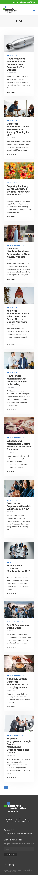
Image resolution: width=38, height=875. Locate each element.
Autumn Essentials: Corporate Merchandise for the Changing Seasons (17, 683)
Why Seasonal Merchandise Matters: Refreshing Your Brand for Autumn (19, 445)
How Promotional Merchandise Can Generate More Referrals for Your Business (16, 64)
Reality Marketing (11, 871)
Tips (15, 55)
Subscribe (11, 855)
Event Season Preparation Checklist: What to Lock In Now (19, 506)
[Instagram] (13, 865)
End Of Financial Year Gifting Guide (18, 626)
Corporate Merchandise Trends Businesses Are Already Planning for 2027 (18, 129)
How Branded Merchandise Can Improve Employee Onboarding (17, 380)
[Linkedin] (10, 865)
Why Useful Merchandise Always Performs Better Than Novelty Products (18, 252)
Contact (16, 822)
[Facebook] (6, 865)
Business (10, 55)
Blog (8, 822)
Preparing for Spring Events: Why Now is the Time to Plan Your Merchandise (18, 190)
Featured (9, 819)
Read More (11, 92)
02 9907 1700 (29, 2)
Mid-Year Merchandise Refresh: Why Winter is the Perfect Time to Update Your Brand (18, 316)
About (18, 819)
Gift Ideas (16, 622)
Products (17, 245)
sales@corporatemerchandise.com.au (19, 833)
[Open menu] (33, 10)
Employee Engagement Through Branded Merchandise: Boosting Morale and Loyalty (19, 745)
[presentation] (19, 43)
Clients (9, 622)
